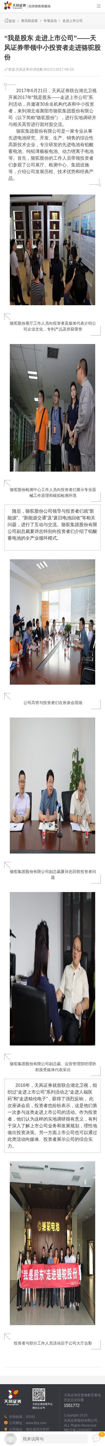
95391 (31, 1416)
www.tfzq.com (36, 1423)
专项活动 (50, 21)
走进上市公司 (72, 21)
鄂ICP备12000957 (78, 1430)
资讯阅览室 (29, 21)
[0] (96, 1438)
